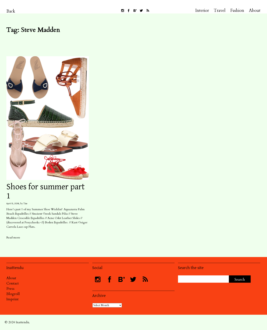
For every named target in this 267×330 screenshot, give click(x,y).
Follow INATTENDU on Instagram (122, 10)
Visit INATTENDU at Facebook (128, 10)
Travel (219, 10)
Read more (13, 238)
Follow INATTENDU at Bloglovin (135, 10)
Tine (25, 203)
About (254, 10)
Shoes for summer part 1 (45, 191)
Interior (202, 10)
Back (11, 11)
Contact (12, 283)
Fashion (237, 10)
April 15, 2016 (12, 203)
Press (10, 288)
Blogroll (13, 293)
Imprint (12, 299)
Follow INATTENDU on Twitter (141, 10)
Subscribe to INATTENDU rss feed (147, 10)
